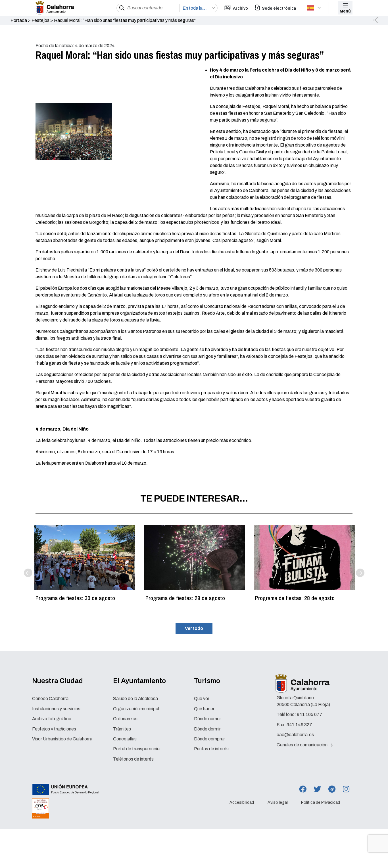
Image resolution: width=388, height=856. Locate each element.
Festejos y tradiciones (54, 728)
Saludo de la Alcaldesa (135, 698)
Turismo (207, 680)
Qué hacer (204, 708)
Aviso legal (278, 802)
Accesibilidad (242, 802)
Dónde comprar (209, 738)
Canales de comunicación (302, 744)
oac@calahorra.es (295, 734)
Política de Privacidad (320, 802)
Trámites (122, 728)
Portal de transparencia (136, 748)
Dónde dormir (207, 728)
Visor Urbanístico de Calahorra (62, 738)
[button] (376, 20)
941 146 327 (299, 724)
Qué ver (201, 698)
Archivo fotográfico (51, 718)
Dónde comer (207, 718)
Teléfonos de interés (133, 759)
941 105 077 (309, 714)
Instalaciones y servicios (56, 708)
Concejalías (125, 738)
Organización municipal (136, 708)
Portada (19, 20)
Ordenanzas (125, 718)
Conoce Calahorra (50, 698)
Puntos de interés (211, 748)
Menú (345, 11)
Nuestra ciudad (57, 680)
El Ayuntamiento (139, 680)
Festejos (40, 20)
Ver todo (194, 628)
